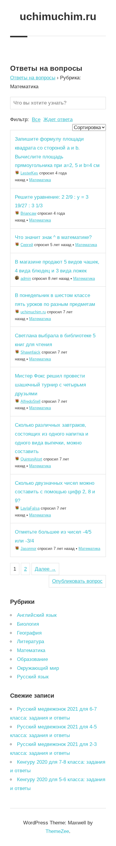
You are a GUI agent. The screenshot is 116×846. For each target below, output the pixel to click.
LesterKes (29, 173)
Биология (28, 624)
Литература (30, 641)
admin (26, 278)
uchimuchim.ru (58, 16)
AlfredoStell (30, 401)
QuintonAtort (31, 459)
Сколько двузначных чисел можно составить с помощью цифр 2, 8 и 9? (55, 492)
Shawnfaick (30, 352)
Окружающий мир (38, 668)
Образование (32, 659)
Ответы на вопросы (32, 78)
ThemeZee (57, 831)
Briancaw (28, 213)
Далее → (45, 569)
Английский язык (37, 615)
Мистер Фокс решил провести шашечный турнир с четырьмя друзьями (50, 384)
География (29, 633)
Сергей (27, 245)
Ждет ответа (58, 119)
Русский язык (32, 677)
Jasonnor (28, 548)
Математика (40, 180)
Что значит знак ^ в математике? (53, 237)
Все (36, 119)
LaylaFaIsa (30, 508)
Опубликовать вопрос (77, 581)
